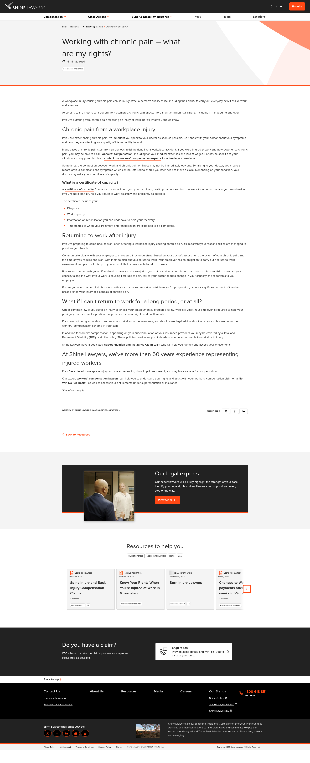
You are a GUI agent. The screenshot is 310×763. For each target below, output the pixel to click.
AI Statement (65, 747)
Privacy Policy (49, 747)
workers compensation (94, 26)
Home (64, 26)
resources (75, 26)
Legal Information (156, 556)
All (180, 556)
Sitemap (119, 747)
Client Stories (135, 556)
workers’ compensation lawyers (98, 378)
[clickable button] (272, 6)
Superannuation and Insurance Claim (128, 345)
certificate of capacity (79, 189)
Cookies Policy (104, 747)
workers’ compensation (117, 154)
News (172, 556)
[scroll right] (247, 589)
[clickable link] (25, 6)
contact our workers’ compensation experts (132, 158)
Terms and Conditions (84, 747)
